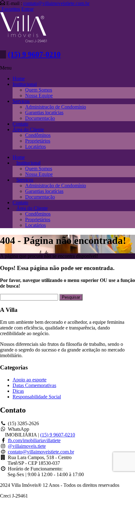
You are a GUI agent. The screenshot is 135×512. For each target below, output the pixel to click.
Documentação (40, 118)
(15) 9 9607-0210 (34, 54)
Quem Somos (38, 90)
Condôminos (38, 135)
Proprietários (37, 140)
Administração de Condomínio (55, 107)
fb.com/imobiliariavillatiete (34, 440)
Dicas (18, 391)
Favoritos (11, 9)
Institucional (25, 84)
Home (19, 78)
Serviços (21, 101)
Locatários (35, 146)
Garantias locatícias (44, 112)
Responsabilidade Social (37, 396)
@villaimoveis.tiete (27, 446)
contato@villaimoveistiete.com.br (56, 3)
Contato (20, 124)
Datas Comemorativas (34, 385)
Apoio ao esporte (29, 379)
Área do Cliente (28, 129)
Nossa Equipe (39, 95)
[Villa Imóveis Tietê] (23, 41)
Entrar (27, 9)
